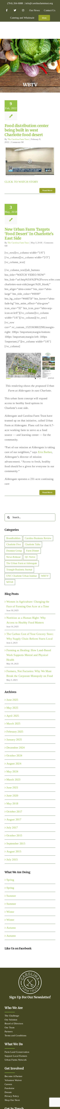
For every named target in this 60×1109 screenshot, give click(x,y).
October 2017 (14, 811)
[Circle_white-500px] (30, 972)
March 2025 (13, 723)
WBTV (45, 576)
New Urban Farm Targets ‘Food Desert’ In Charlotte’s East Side (29, 234)
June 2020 (12, 795)
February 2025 (14, 731)
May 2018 (12, 803)
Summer (11, 895)
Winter (10, 911)
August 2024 (13, 763)
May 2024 (12, 771)
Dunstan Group (14, 550)
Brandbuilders (13, 538)
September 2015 (15, 843)
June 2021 (12, 787)
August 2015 (13, 851)
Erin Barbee (45, 452)
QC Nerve (30, 557)
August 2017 (13, 819)
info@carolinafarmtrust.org (39, 3)
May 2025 (12, 707)
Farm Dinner (32, 550)
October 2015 (14, 835)
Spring (10, 879)
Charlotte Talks (32, 544)
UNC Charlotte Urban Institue (21, 576)
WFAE (9, 582)
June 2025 (12, 699)
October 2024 (14, 755)
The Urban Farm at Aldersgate (21, 563)
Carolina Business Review (38, 538)
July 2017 (12, 827)
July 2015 (12, 859)
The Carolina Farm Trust (18, 139)
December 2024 (15, 747)
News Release (13, 557)
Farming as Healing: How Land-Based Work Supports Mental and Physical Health (28, 655)
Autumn (11, 927)
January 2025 (14, 739)
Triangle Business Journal (19, 569)
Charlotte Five (13, 544)
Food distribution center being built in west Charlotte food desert (26, 130)
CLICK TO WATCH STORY (21, 181)
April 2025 (12, 715)
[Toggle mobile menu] (53, 30)
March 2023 (13, 779)
